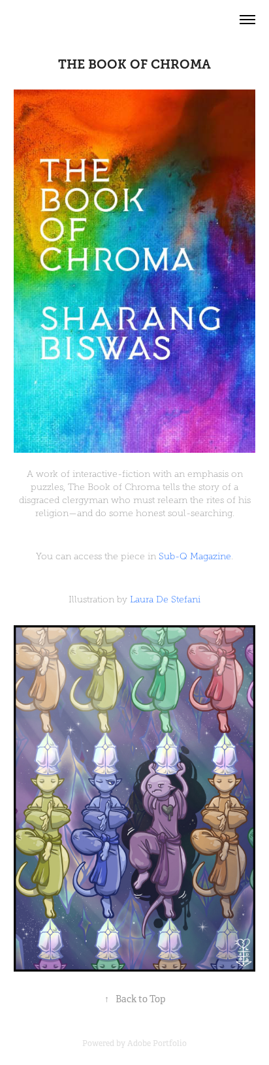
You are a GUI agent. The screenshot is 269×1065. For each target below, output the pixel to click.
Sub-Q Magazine (195, 556)
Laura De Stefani (165, 599)
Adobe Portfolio (157, 1043)
